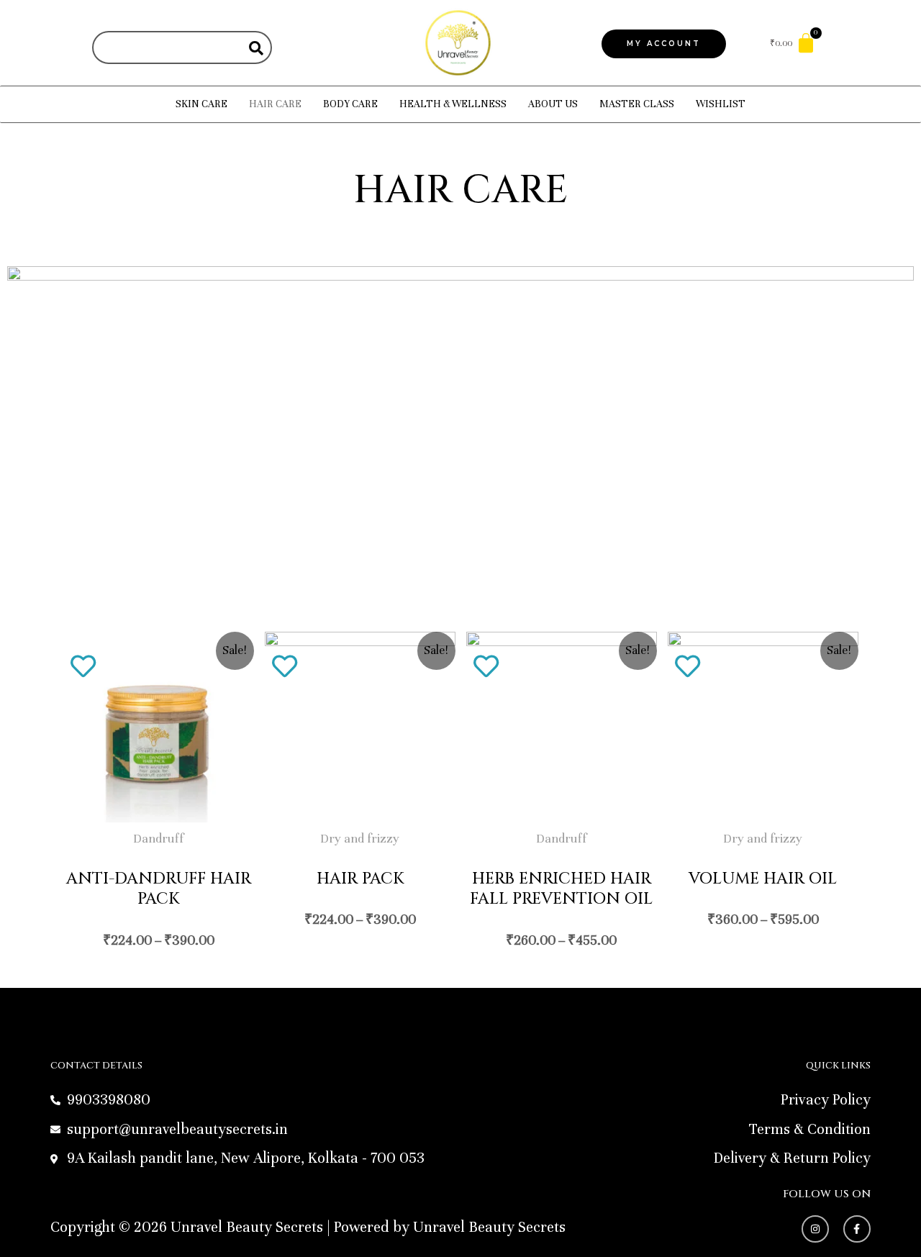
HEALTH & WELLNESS (453, 104)
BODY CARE (350, 104)
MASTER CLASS (636, 104)
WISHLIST (720, 104)
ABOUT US (553, 104)
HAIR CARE (275, 104)
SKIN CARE (201, 104)
